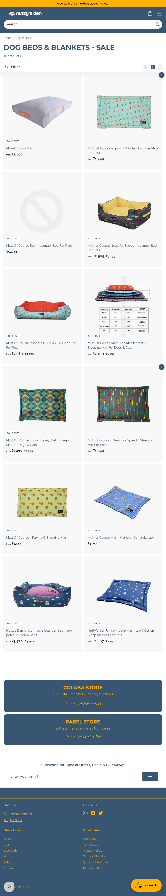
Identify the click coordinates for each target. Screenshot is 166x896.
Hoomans (10, 856)
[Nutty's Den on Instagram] (85, 813)
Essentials (11, 850)
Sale (7, 862)
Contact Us (90, 844)
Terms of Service (94, 856)
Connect (9, 868)
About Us (89, 838)
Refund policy (92, 868)
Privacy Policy (92, 850)
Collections (23, 37)
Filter (15, 67)
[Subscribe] (150, 776)
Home (7, 37)
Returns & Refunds (96, 862)
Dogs (7, 838)
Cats (7, 844)
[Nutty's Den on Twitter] (101, 813)
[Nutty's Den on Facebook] (93, 813)
